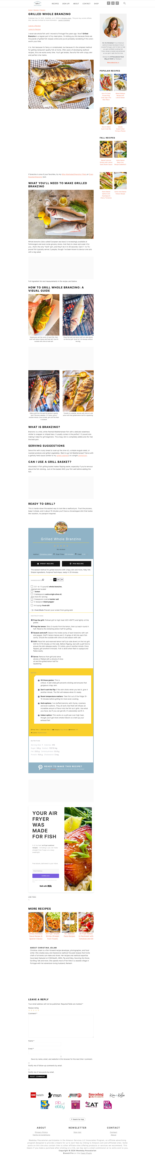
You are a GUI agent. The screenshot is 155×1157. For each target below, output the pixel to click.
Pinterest (53, 769)
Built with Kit (46, 886)
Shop (96, 4)
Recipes (55, 4)
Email (31, 1049)
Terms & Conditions (41, 1135)
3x (62, 579)
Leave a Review (34, 26)
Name (31, 1041)
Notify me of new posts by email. (41, 1072)
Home (30, 10)
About (76, 4)
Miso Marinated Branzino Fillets (74, 174)
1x (55, 579)
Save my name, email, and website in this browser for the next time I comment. (62, 1059)
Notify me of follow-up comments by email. (45, 1065)
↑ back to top (77, 1119)
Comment (32, 1013)
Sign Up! (66, 4)
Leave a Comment (64, 20)
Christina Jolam (46, 554)
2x (58, 579)
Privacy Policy (41, 1132)
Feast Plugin (86, 1153)
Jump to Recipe (34, 29)
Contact (87, 4)
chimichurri (82, 455)
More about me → (113, 62)
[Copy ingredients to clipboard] (43, 580)
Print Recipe (47, 564)
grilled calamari (63, 455)
